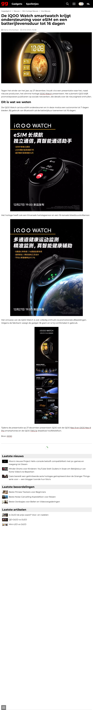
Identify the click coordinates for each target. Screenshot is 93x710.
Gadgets (17, 3)
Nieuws (16, 11)
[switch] (81, 3)
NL (88, 4)
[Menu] (74, 4)
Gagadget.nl (6, 11)
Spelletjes (32, 3)
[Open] (3, 707)
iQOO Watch (46, 94)
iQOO (9, 436)
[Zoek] (67, 3)
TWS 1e (33, 431)
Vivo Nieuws (45, 11)
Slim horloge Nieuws (30, 11)
